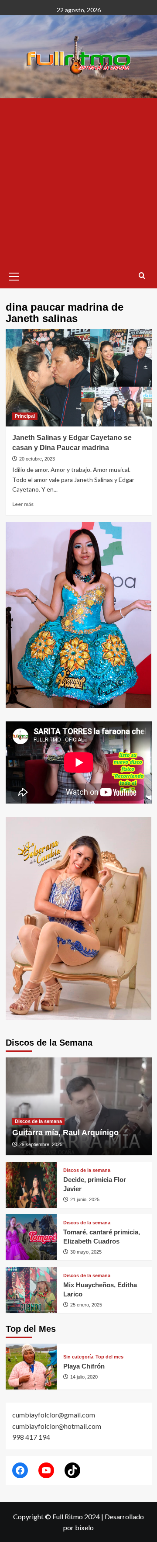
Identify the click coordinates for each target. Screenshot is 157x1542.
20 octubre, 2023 (37, 458)
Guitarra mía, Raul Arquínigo (65, 1132)
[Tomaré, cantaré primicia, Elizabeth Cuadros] (31, 1237)
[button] (14, 275)
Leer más (23, 504)
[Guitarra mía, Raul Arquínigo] (79, 1106)
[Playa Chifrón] (31, 1367)
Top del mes (109, 1357)
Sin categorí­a (78, 1357)
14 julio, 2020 (84, 1376)
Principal (25, 416)
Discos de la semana (38, 1121)
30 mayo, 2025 (86, 1251)
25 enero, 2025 (86, 1304)
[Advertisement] (78, 181)
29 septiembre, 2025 (40, 1144)
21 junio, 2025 (84, 1199)
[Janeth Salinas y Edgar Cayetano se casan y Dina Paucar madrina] (79, 377)
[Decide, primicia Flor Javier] (31, 1185)
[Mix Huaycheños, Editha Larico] (31, 1290)
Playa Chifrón (84, 1366)
